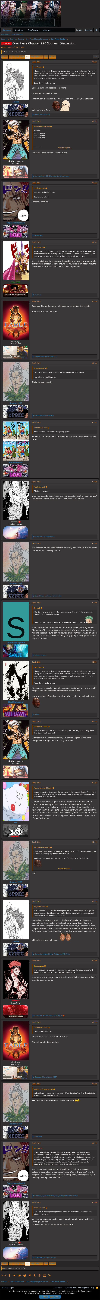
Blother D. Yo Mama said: (43, 1089)
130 (27, 57)
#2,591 (94, 662)
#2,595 (94, 901)
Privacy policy (83, 1287)
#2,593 (94, 783)
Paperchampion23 (16, 222)
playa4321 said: (39, 906)
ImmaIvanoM (15, 462)
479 (46, 57)
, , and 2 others (56, 1196)
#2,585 (94, 301)
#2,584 (94, 242)
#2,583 (94, 183)
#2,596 (94, 961)
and (42, 114)
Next (52, 57)
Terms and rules (70, 1287)
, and (52, 176)
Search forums (17, 34)
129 (22, 57)
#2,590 (94, 603)
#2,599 (94, 1143)
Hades (16, 101)
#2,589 (94, 543)
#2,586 (94, 363)
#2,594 (94, 842)
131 (32, 57)
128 (17, 57)
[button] (24, 30)
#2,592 (94, 721)
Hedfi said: (38, 67)
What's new (33, 30)
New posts (5, 34)
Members (47, 30)
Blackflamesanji (16, 702)
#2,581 (94, 62)
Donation (18, 30)
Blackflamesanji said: (42, 126)
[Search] (96, 30)
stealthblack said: (40, 428)
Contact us (58, 1287)
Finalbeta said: (39, 188)
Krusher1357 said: (40, 726)
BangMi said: (39, 966)
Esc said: (37, 608)
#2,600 (94, 1202)
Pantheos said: (39, 487)
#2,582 (94, 121)
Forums (7, 30)
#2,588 (94, 482)
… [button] (13, 57)
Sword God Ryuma (16, 642)
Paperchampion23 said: (43, 788)
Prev (5, 57)
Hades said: (38, 247)
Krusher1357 (16, 403)
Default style (9, 1287)
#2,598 (94, 1084)
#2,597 (94, 1022)
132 (37, 57)
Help (92, 1287)
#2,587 (94, 422)
